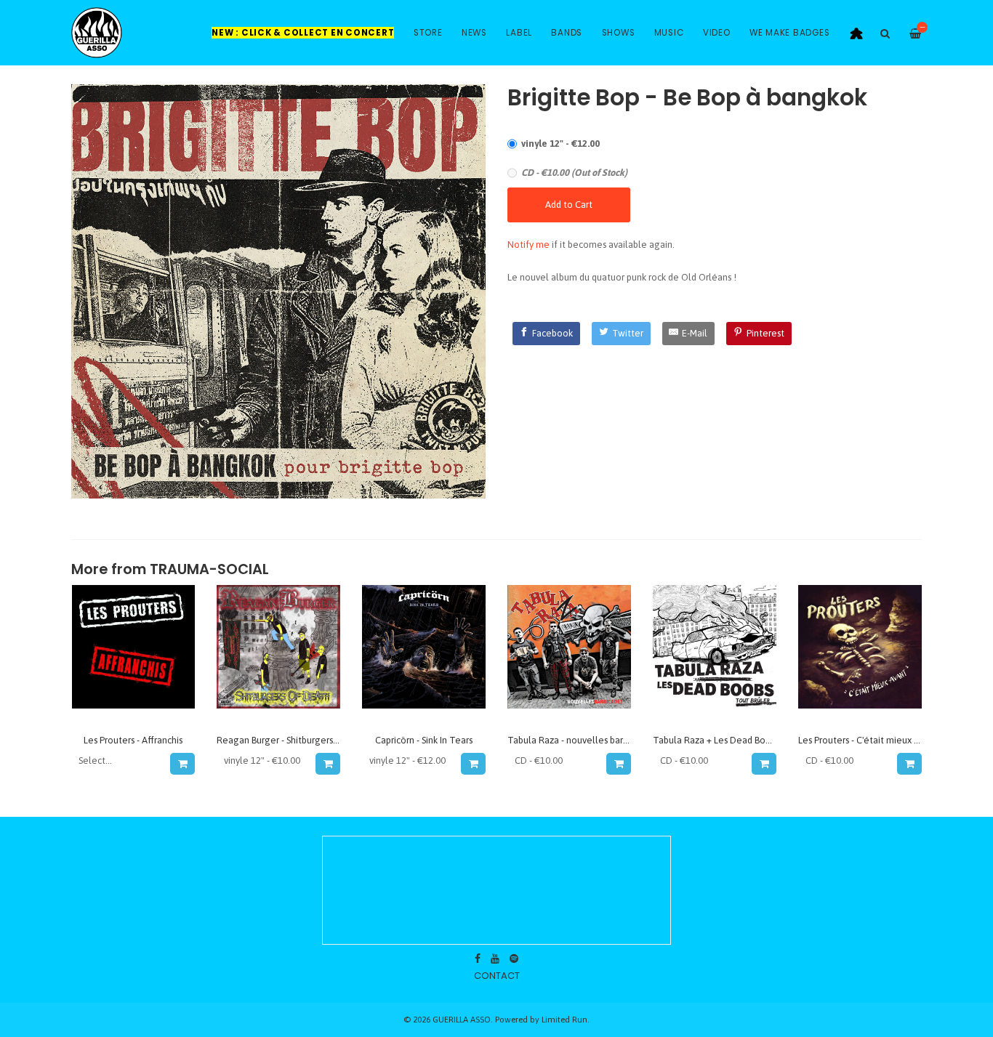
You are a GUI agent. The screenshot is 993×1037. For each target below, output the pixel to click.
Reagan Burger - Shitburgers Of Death (295, 740)
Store (428, 33)
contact (497, 975)
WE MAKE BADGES (789, 33)
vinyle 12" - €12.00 (560, 143)
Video (717, 33)
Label (519, 33)
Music (669, 33)
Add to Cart (568, 204)
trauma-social (209, 569)
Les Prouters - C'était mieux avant (867, 740)
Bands (566, 33)
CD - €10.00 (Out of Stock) (574, 172)
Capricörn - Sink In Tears (424, 740)
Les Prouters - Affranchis (133, 740)
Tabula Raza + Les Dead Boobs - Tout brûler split (753, 740)
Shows (618, 33)
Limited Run (564, 1019)
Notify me (528, 244)
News (474, 33)
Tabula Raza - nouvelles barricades (579, 740)
